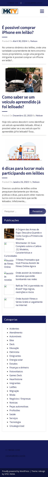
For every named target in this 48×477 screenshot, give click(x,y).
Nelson (33, 41)
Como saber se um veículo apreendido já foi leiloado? (21, 102)
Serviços (13, 418)
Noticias (13, 402)
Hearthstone (15, 379)
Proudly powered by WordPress (16, 471)
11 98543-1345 (12, 3)
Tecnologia (15, 422)
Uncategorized (16, 426)
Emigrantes (15, 355)
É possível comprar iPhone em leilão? (18, 30)
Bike (11, 340)
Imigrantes (14, 383)
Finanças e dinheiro (19, 367)
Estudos (13, 363)
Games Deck (15, 375)
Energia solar (16, 359)
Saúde (12, 414)
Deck (11, 344)
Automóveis (15, 336)
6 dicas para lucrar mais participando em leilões (23, 170)
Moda (12, 394)
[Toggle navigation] (42, 11)
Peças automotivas (18, 406)
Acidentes (14, 328)
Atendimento (15, 332)
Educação (14, 348)
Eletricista (14, 352)
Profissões (14, 410)
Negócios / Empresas (20, 398)
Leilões (13, 387)
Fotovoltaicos (16, 371)
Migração (14, 390)
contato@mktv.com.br (33, 3)
